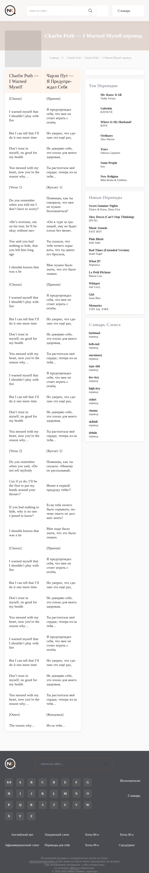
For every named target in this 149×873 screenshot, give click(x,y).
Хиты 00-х (127, 834)
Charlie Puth (74, 57)
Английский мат (22, 834)
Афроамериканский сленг (22, 845)
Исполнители (130, 781)
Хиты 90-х (92, 845)
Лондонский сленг (57, 834)
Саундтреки (127, 845)
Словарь (124, 11)
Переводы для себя (57, 845)
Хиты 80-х (92, 834)
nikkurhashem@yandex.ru (43, 861)
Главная (54, 57)
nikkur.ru (74, 868)
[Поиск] (106, 764)
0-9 (9, 782)
